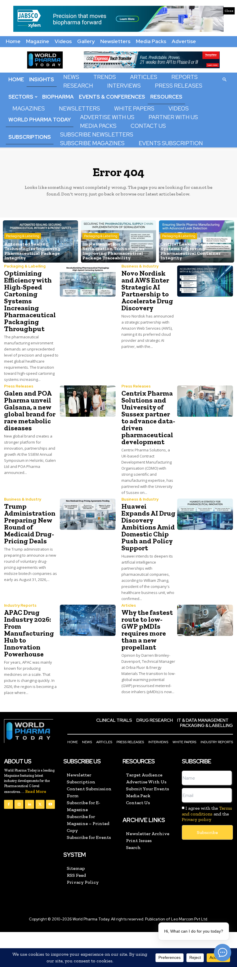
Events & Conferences (112, 96)
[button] (224, 79)
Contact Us (148, 126)
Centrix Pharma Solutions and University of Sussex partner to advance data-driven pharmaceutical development (148, 417)
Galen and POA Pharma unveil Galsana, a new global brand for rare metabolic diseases (29, 410)
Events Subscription (171, 143)
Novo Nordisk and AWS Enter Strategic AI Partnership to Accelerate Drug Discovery (147, 290)
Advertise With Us (107, 117)
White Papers (134, 108)
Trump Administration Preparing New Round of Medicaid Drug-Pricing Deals (29, 523)
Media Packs (151, 41)
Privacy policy (196, 819)
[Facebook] (8, 804)
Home (13, 41)
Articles (143, 77)
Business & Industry (139, 266)
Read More (35, 791)
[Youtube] (50, 804)
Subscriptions (29, 137)
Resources (166, 96)
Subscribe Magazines (92, 143)
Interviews (124, 85)
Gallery (86, 41)
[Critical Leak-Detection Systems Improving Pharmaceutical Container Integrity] (196, 241)
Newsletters (115, 41)
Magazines (28, 108)
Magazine (37, 41)
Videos (63, 41)
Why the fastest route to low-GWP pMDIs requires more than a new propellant (147, 629)
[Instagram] (18, 804)
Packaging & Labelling (22, 236)
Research (78, 85)
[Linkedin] (29, 804)
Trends (104, 77)
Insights (41, 79)
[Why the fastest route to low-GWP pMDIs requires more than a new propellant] (205, 620)
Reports (184, 77)
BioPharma (58, 96)
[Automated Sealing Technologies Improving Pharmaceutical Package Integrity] (40, 241)
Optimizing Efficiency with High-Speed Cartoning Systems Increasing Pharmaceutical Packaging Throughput (30, 301)
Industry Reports (20, 605)
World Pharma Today (39, 119)
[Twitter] (40, 804)
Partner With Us (173, 117)
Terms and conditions (207, 810)
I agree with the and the (207, 813)
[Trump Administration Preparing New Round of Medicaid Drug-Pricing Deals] (88, 514)
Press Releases (178, 85)
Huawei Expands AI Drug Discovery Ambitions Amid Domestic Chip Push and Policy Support (148, 527)
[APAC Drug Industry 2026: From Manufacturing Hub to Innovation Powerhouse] (88, 620)
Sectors (20, 96)
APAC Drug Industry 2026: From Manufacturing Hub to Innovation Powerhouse (29, 633)
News (71, 77)
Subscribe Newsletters (96, 134)
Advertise (184, 41)
